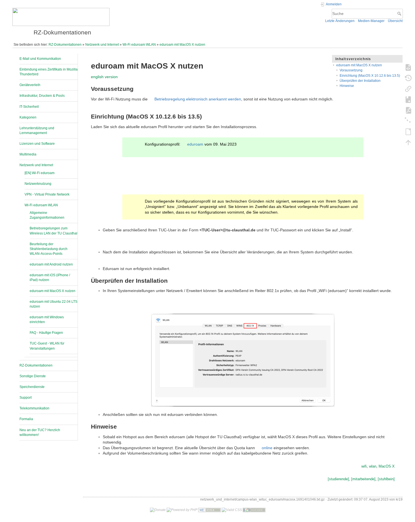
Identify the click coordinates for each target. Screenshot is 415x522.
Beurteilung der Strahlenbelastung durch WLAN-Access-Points (48, 249)
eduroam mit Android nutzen (51, 264)
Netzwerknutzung (38, 184)
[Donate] (158, 510)
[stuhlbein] (386, 479)
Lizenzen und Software (37, 144)
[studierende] (338, 479)
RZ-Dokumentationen (65, 45)
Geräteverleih (29, 85)
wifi (364, 466)
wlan (372, 466)
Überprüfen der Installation (360, 81)
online (267, 448)
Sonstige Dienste (32, 376)
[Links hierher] (408, 88)
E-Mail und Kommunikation (40, 59)
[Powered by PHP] (182, 510)
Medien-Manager (371, 21)
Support (25, 398)
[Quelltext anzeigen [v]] (408, 67)
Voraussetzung (351, 70)
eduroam (195, 144)
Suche (400, 14)
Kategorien (27, 117)
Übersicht (395, 21)
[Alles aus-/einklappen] (408, 120)
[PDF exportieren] (408, 110)
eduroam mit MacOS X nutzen (182, 45)
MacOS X (387, 466)
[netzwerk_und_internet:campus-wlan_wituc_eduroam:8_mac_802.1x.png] (243, 360)
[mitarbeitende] (363, 479)
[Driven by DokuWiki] (254, 510)
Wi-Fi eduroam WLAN (139, 45)
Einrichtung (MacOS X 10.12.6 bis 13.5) (370, 76)
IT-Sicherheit (29, 107)
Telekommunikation (34, 408)
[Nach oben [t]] (408, 142)
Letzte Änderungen (340, 21)
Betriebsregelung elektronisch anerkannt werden (197, 99)
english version (104, 76)
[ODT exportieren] (408, 131)
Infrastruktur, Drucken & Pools (42, 96)
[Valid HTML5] (209, 510)
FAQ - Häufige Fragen (46, 333)
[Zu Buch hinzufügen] (408, 99)
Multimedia (27, 154)
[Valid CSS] (232, 510)
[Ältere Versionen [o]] (408, 78)
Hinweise (347, 86)
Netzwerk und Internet (102, 45)
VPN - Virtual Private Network (47, 194)
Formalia (26, 419)
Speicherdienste (32, 387)
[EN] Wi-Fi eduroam (39, 173)
